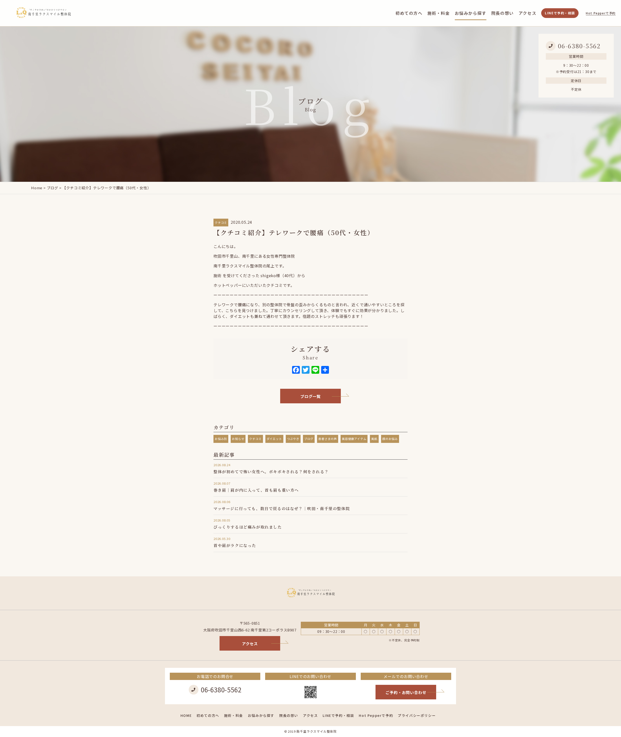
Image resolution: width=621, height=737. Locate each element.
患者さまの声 (327, 439)
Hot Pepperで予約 (601, 13)
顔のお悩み (390, 439)
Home (36, 187)
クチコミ (221, 222)
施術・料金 (438, 13)
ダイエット (274, 439)
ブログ (52, 187)
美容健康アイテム (354, 439)
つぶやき (293, 439)
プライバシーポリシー (417, 715)
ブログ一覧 (310, 396)
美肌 (374, 439)
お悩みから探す (470, 13)
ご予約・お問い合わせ (405, 692)
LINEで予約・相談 (560, 13)
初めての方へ (409, 13)
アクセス (527, 13)
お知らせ (238, 439)
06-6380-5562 (579, 45)
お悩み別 (221, 439)
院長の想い (502, 13)
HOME (186, 715)
